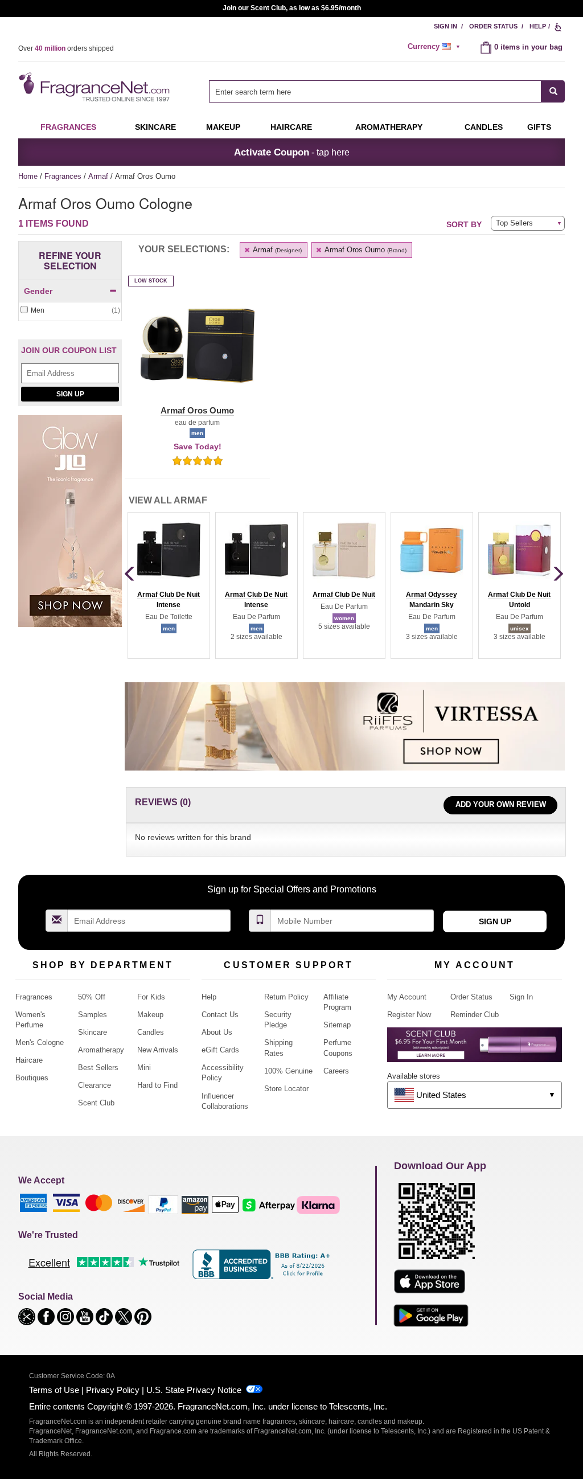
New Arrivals (157, 1050)
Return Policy (286, 997)
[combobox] (387, 91)
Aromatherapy (101, 1050)
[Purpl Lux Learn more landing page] (474, 1048)
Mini (144, 1067)
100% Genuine (288, 1071)
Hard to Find (157, 1085)
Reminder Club (474, 1014)
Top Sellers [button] (514, 223)
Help (537, 26)
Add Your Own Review (500, 804)
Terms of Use (54, 1390)
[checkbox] (70, 311)
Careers (336, 1071)
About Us (217, 1032)
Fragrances (68, 127)
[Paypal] (163, 1204)
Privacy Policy (112, 1390)
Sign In (445, 26)
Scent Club (96, 1103)
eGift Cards (220, 1050)
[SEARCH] (553, 91)
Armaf (99, 176)
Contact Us (220, 1014)
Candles (150, 1032)
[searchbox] (375, 91)
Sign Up (70, 394)
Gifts (539, 127)
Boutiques (31, 1078)
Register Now (409, 1014)
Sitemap (337, 1025)
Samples (92, 1014)
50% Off (91, 997)
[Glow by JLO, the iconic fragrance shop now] (70, 527)
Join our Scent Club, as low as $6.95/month (292, 8)
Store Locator (286, 1088)
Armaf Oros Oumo (365, 249)
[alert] (435, 46)
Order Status (493, 26)
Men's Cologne (39, 1042)
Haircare (291, 127)
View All (168, 500)
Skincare (155, 127)
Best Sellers (98, 1067)
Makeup (223, 127)
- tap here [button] (292, 152)
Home (28, 176)
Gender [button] (38, 291)
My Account (406, 997)
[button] (197, 352)
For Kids (151, 997)
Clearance (94, 1085)
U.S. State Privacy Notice (193, 1390)
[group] (168, 585)
